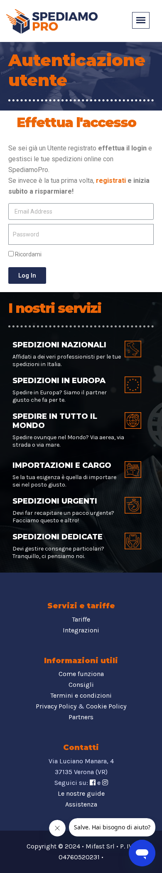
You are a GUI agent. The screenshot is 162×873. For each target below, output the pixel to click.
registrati (111, 180)
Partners (81, 717)
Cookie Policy (106, 706)
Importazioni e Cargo (61, 465)
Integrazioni (81, 630)
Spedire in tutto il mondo (54, 421)
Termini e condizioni (81, 695)
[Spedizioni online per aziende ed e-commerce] (52, 21)
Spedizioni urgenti (54, 501)
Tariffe (81, 619)
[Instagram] (105, 783)
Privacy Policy (56, 706)
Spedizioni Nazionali (59, 344)
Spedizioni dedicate (57, 536)
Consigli (81, 685)
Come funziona (81, 674)
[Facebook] (93, 783)
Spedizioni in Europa (59, 380)
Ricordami (28, 254)
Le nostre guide (81, 793)
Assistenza (81, 804)
